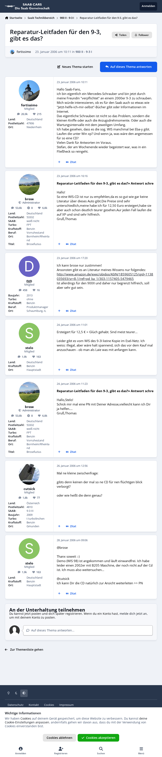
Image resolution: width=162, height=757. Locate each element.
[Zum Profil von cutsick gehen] (29, 474)
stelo (29, 348)
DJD (29, 281)
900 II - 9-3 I (84, 52)
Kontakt (34, 705)
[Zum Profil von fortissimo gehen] (12, 52)
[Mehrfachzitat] (59, 162)
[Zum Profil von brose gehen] (29, 184)
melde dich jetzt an (133, 614)
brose (29, 199)
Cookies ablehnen (59, 738)
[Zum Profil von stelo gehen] (29, 333)
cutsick (29, 489)
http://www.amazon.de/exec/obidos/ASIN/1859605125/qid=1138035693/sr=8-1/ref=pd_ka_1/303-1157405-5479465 (105, 276)
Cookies (49, 705)
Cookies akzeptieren (100, 738)
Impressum (66, 705)
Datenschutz (15, 705)
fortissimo (24, 52)
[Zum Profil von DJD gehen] (29, 266)
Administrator (31, 202)
